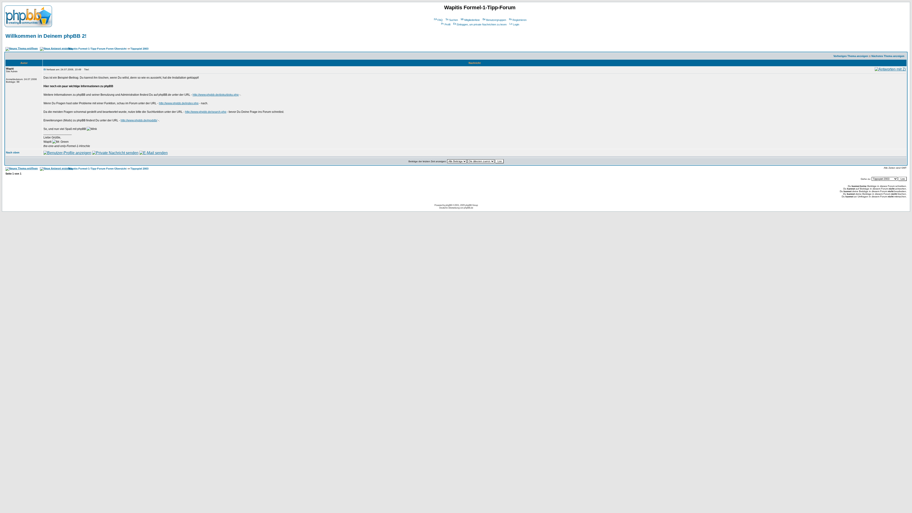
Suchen (453, 20)
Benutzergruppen (496, 20)
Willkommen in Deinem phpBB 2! (45, 36)
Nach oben (12, 152)
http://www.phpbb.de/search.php (205, 112)
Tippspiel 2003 (139, 48)
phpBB (449, 205)
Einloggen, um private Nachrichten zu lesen (482, 24)
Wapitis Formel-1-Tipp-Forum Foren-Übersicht (97, 48)
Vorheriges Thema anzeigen (850, 56)
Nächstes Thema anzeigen (887, 56)
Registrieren (520, 20)
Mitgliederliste (472, 20)
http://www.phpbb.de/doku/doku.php (216, 94)
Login (516, 24)
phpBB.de (468, 207)
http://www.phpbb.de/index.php (179, 103)
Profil (447, 24)
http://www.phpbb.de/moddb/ (139, 120)
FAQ (440, 20)
